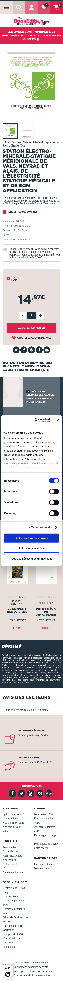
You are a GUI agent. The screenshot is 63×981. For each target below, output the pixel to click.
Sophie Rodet (46, 602)
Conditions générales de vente (31, 966)
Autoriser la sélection (32, 548)
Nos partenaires (42, 868)
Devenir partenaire (44, 864)
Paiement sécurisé (31, 730)
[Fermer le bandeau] (58, 420)
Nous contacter (11, 896)
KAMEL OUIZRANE (17, 603)
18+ (5, 868)
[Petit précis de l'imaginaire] (46, 569)
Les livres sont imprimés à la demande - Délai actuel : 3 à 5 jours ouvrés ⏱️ (31, 35)
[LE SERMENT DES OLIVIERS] (17, 569)
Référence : (9, 221)
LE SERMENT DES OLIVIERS (17, 610)
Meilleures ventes (12, 855)
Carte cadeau (41, 847)
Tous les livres (10, 847)
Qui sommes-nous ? (13, 814)
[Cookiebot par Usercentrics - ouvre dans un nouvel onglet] (37, 420)
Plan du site (9, 946)
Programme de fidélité (46, 843)
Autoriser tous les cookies (32, 537)
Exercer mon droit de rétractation (31, 975)
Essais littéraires (17, 619)
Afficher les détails (40, 527)
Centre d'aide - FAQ (14, 887)
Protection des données (42, 971)
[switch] (54, 491)
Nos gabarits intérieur (14, 934)
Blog (5, 892)
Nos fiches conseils (13, 822)
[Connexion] (31, 9)
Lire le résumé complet (22, 212)
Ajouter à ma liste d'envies (33, 338)
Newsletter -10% (43, 814)
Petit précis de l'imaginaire (46, 611)
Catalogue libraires (13, 872)
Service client (28, 757)
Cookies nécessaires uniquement (31, 558)
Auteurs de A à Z (12, 864)
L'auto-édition (10, 818)
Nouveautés (9, 859)
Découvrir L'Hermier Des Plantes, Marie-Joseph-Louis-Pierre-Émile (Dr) (40, 396)
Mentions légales (17, 971)
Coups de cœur (11, 851)
